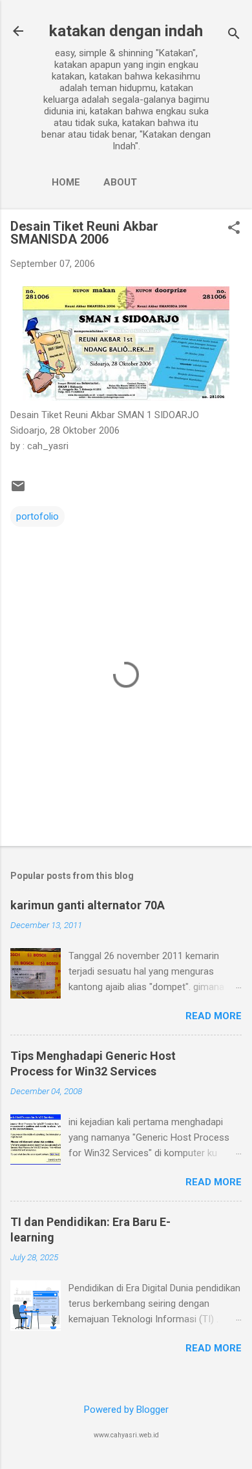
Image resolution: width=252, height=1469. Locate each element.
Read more (213, 1016)
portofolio (37, 516)
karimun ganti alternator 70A (87, 905)
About (120, 182)
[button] (234, 229)
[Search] (234, 35)
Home (66, 182)
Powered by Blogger (126, 1409)
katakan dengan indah (126, 31)
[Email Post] (18, 490)
